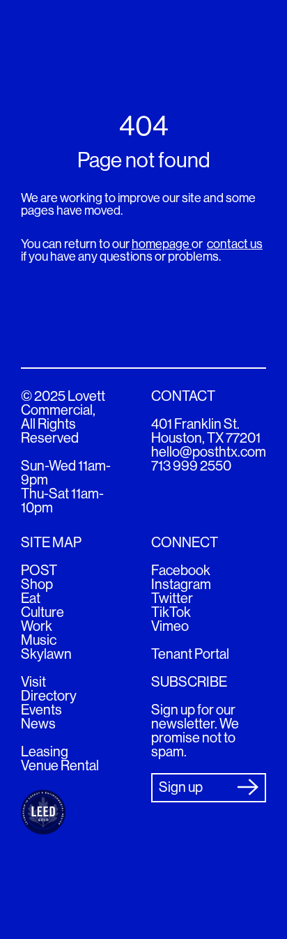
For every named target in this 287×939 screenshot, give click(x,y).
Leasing (44, 752)
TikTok (171, 612)
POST (39, 571)
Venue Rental (60, 766)
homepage (162, 244)
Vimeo (170, 626)
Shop (37, 585)
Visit (33, 682)
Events (41, 710)
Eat (30, 598)
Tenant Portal (190, 654)
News (38, 724)
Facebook (180, 571)
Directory (49, 696)
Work (36, 626)
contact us (235, 244)
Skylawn (46, 654)
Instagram (181, 585)
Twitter (172, 598)
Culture (42, 612)
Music (38, 640)
